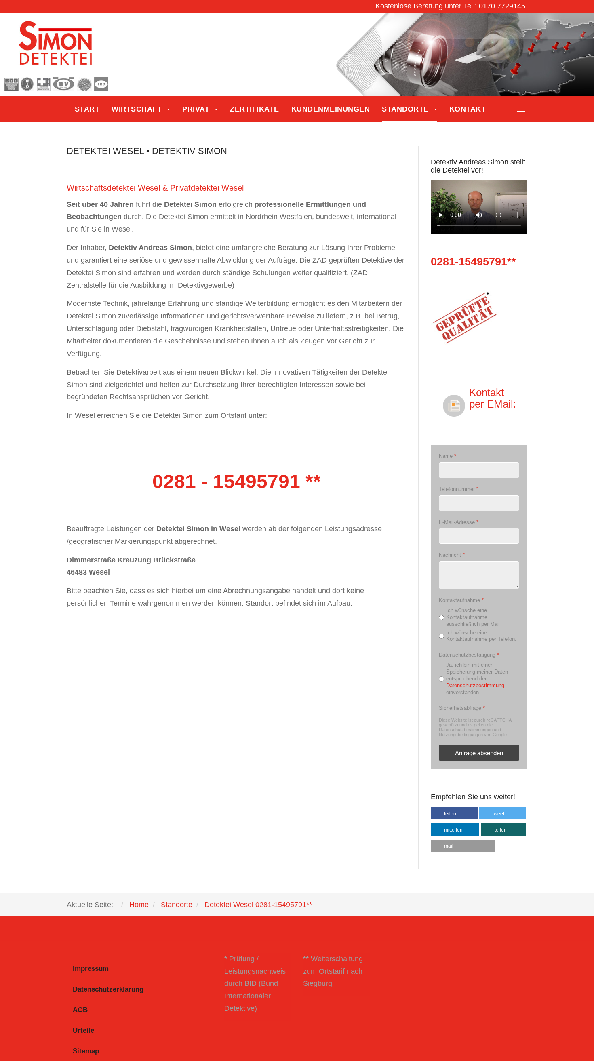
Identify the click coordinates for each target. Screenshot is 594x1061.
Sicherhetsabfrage (462, 708)
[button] (454, 813)
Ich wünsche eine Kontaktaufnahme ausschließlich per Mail (473, 617)
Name (447, 456)
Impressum (91, 969)
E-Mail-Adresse (458, 522)
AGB (80, 1010)
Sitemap (86, 1051)
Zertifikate (254, 109)
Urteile (83, 1030)
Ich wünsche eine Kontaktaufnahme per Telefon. (481, 635)
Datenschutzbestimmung (475, 685)
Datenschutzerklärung (108, 989)
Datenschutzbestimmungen (466, 729)
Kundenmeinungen (330, 109)
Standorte (406, 109)
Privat (197, 109)
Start (87, 109)
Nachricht (452, 555)
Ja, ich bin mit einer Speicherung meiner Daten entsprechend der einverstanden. (477, 678)
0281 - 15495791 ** (236, 481)
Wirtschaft (138, 109)
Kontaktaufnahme (461, 600)
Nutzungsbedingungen (461, 734)
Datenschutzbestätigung (469, 655)
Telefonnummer (458, 489)
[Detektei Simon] (56, 54)
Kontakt (467, 109)
